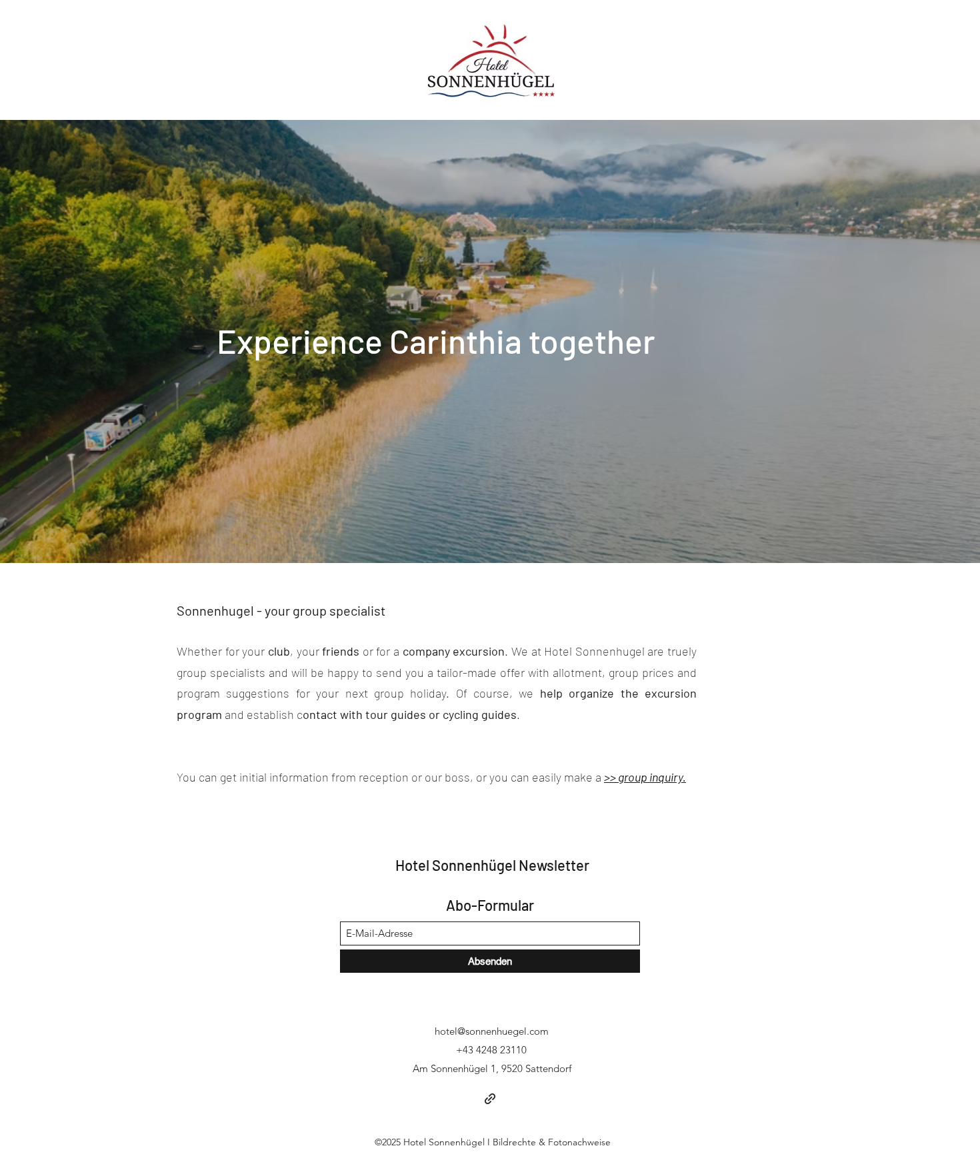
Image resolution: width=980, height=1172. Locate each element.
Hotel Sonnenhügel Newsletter (492, 865)
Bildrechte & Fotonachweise (552, 1142)
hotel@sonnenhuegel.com (492, 1031)
